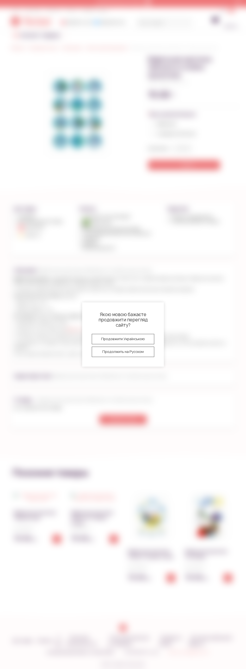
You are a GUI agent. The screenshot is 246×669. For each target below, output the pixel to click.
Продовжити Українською (123, 339)
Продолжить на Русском (123, 351)
